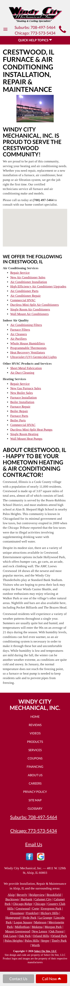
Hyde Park (29, 917)
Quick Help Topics (33, 40)
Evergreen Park (51, 908)
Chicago (39, 904)
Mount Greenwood (17, 931)
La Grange (45, 917)
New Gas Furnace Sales (25, 388)
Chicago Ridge (22, 904)
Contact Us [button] (18, 978)
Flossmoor (17, 913)
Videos (35, 733)
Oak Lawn (10, 936)
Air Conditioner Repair (25, 295)
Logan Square (23, 922)
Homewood (13, 917)
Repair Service (20, 272)
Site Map (35, 800)
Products (35, 741)
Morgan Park (53, 927)
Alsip (11, 895)
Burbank (26, 899)
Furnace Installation (23, 397)
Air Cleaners (18, 334)
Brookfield (54, 895)
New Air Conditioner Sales (27, 277)
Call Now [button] (49, 978)
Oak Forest (56, 931)
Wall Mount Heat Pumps (26, 438)
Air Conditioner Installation (28, 282)
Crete (35, 908)
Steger (45, 940)
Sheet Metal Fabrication (26, 368)
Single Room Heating (24, 434)
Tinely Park (59, 940)
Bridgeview (37, 895)
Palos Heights (14, 940)
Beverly (22, 895)
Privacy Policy (35, 791)
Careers (35, 783)
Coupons (35, 758)
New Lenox (39, 931)
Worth (36, 945)
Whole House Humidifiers (27, 343)
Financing (35, 766)
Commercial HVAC (22, 300)
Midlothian (22, 927)
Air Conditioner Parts (24, 291)
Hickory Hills (50, 913)
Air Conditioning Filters (26, 325)
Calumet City (43, 899)
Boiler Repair (19, 411)
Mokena (37, 927)
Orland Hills (41, 936)
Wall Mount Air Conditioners (29, 314)
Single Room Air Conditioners (30, 309)
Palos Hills (32, 940)
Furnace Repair (20, 406)
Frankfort (32, 913)
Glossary (35, 808)
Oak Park (25, 936)
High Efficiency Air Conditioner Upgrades (38, 286)
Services (35, 750)
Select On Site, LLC (45, 951)
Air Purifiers (18, 338)
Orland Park (59, 936)
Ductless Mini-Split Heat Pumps (31, 429)
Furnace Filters (20, 329)
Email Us (33, 844)
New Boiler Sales (21, 393)
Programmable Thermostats (28, 348)
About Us (35, 775)
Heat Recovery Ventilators (27, 352)
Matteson (40, 922)
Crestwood (23, 908)
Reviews (35, 725)
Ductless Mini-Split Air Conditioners (34, 305)
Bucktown (12, 899)
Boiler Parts (18, 420)
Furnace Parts (19, 416)
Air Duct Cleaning (22, 372)
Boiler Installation (22, 402)
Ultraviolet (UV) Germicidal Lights (33, 357)
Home (35, 716)
